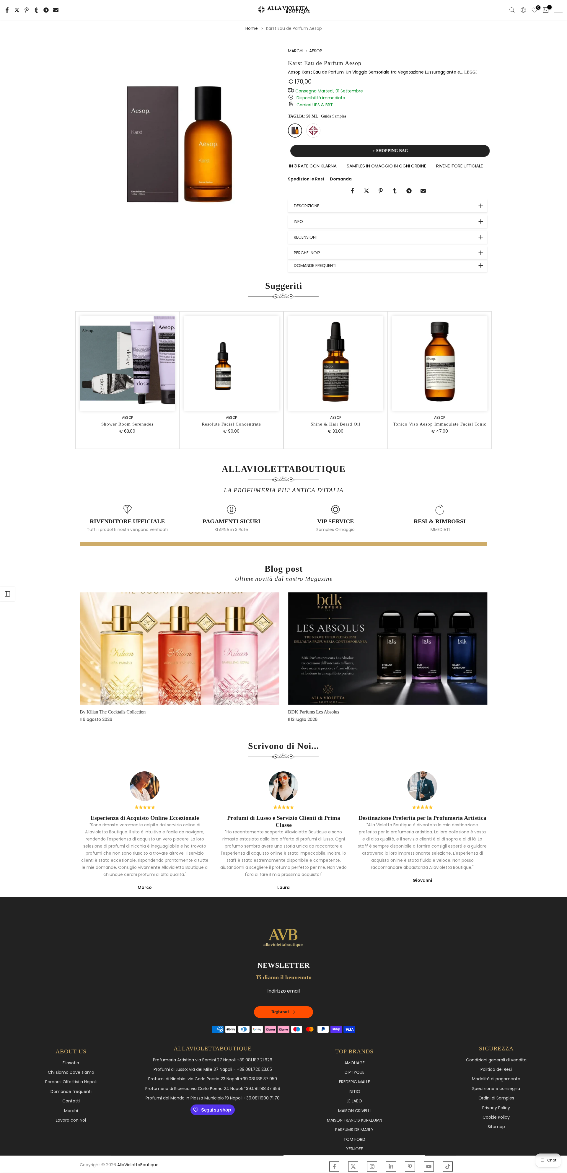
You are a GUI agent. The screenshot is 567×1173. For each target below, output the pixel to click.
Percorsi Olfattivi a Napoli (71, 1082)
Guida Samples (333, 116)
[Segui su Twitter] (353, 1166)
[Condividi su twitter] (16, 10)
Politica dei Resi (496, 1069)
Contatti (71, 1101)
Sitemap (496, 1127)
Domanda (341, 179)
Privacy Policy (496, 1108)
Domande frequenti (71, 1091)
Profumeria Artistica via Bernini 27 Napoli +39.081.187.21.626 (212, 1060)
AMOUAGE (354, 1063)
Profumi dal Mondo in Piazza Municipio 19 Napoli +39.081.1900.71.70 (213, 1098)
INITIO (354, 1091)
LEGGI (470, 72)
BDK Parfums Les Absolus (313, 711)
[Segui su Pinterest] (410, 1166)
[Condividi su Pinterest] (26, 10)
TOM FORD (354, 1139)
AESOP (315, 51)
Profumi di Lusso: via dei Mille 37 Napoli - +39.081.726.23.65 (213, 1069)
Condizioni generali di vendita (496, 1060)
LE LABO (354, 1101)
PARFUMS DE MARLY (354, 1130)
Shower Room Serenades (346, 424)
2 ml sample (313, 130)
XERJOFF (354, 1149)
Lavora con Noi (71, 1120)
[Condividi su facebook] (7, 10)
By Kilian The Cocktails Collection (113, 711)
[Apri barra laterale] (7, 593)
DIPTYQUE (354, 1072)
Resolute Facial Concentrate (450, 424)
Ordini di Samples (496, 1098)
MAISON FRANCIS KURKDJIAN (354, 1120)
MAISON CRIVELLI (354, 1111)
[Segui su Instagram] (372, 1166)
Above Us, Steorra (241, 424)
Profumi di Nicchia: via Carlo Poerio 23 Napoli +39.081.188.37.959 (212, 1079)
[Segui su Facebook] (334, 1166)
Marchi (71, 1111)
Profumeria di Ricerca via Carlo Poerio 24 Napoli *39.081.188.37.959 (212, 1088)
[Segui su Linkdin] (391, 1166)
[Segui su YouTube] (429, 1166)
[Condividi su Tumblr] (36, 10)
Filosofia (71, 1063)
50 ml (295, 130)
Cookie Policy (496, 1117)
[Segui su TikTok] (448, 1166)
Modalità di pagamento (496, 1079)
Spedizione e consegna (496, 1088)
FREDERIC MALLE (354, 1082)
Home (251, 28)
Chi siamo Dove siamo (71, 1072)
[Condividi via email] (55, 10)
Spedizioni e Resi (306, 179)
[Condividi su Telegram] (46, 10)
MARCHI (295, 51)
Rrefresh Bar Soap (137, 424)
